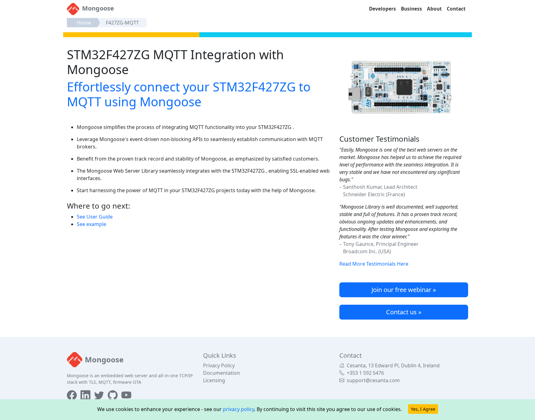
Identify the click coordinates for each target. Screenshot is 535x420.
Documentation (221, 372)
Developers (382, 9)
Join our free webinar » (404, 289)
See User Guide (95, 216)
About (434, 9)
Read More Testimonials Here (373, 263)
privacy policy (238, 409)
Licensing (214, 380)
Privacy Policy (219, 365)
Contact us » (403, 312)
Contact (456, 9)
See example (91, 224)
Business (411, 9)
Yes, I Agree (423, 409)
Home (84, 22)
